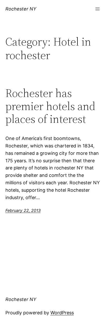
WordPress (62, 312)
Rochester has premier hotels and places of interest (50, 106)
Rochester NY (20, 9)
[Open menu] (97, 9)
